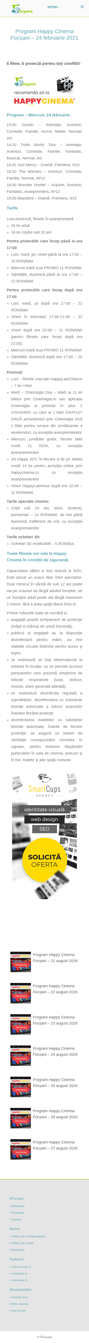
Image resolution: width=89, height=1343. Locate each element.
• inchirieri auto (19, 1297)
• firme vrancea (19, 1304)
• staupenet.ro (18, 1273)
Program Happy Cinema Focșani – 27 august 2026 (55, 1145)
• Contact (15, 1219)
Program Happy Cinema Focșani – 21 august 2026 (55, 958)
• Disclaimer (17, 1249)
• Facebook (17, 1212)
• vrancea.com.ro (20, 1266)
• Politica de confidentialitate (27, 1236)
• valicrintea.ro (18, 1280)
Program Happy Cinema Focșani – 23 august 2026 (55, 1020)
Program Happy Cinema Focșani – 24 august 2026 (55, 1051)
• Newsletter (17, 1206)
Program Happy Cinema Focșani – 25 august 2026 (55, 1083)
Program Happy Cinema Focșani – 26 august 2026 (55, 1114)
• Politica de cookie (22, 1243)
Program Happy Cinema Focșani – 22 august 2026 (55, 989)
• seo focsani (18, 1310)
